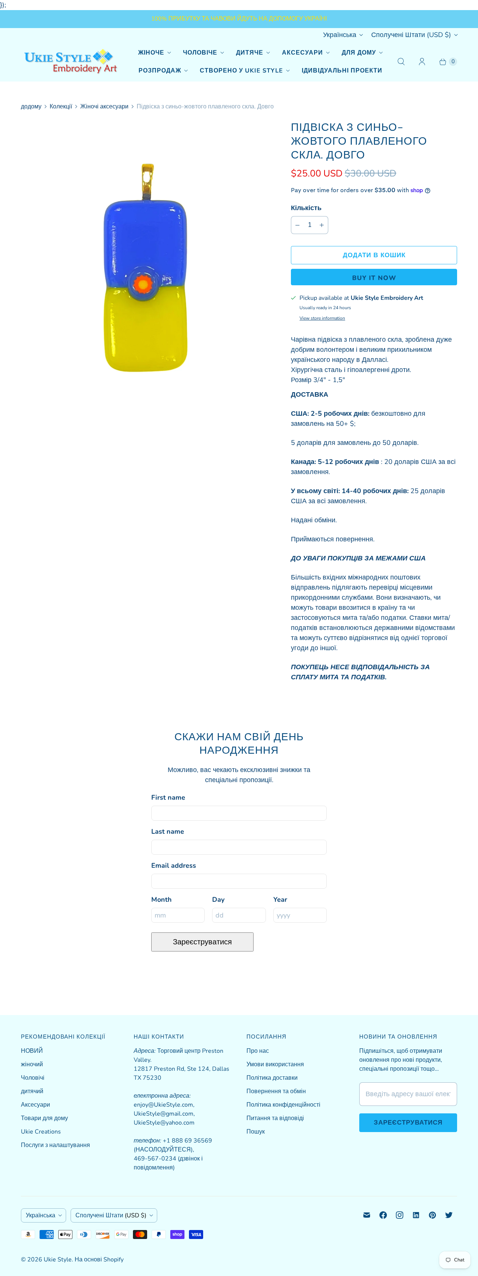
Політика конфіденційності (283, 1105)
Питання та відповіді (275, 1118)
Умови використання (275, 1064)
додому (31, 106)
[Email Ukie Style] (366, 1215)
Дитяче (249, 53)
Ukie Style (58, 1259)
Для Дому (359, 53)
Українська (339, 34)
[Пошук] (401, 62)
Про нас (257, 1051)
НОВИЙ (32, 1051)
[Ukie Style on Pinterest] (432, 1215)
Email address (173, 865)
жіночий (32, 1064)
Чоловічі (32, 1078)
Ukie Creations (41, 1132)
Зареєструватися (202, 942)
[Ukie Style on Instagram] (399, 1215)
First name (168, 797)
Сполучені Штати (411, 34)
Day (218, 899)
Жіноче (151, 53)
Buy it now (374, 278)
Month (161, 899)
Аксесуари (302, 53)
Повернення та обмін (276, 1091)
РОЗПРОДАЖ (160, 71)
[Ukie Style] (70, 61)
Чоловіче (200, 53)
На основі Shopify (99, 1259)
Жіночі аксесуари (104, 106)
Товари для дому (44, 1118)
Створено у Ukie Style (241, 71)
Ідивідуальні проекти (342, 71)
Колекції (61, 106)
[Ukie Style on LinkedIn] (416, 1215)
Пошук (255, 1132)
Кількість (306, 207)
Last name (167, 831)
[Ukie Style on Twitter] (449, 1215)
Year (280, 899)
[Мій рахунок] (422, 62)
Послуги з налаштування (55, 1145)
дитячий (32, 1091)
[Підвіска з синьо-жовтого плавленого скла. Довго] (145, 264)
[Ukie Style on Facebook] (383, 1215)
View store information (322, 318)
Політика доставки (272, 1078)
